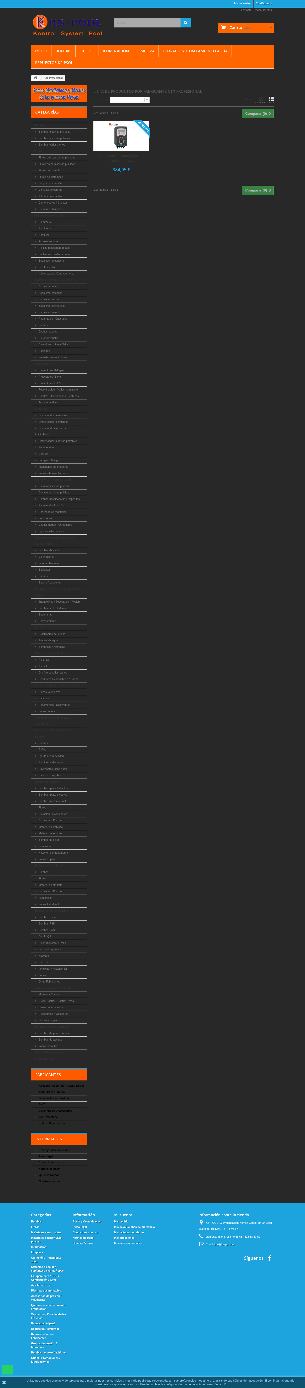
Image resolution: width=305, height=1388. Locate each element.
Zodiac (42, 975)
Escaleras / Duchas (50, 820)
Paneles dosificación (50, 505)
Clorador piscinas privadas (54, 486)
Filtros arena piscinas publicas (56, 164)
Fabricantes (48, 1074)
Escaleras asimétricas (51, 305)
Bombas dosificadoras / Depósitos (59, 499)
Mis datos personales (128, 1243)
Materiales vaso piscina (50, 215)
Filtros (87, 50)
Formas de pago (49, 1168)
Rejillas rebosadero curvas (54, 254)
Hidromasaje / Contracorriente (56, 273)
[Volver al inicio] (35, 78)
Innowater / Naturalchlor (52, 968)
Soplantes (44, 569)
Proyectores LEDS (49, 383)
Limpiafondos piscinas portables (57, 440)
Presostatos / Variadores (53, 1013)
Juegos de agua (48, 640)
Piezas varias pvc (49, 691)
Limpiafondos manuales (52, 415)
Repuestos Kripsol (54, 62)
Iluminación (116, 50)
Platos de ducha (48, 338)
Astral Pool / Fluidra (51, 1092)
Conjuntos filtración (50, 183)
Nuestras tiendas (49, 1181)
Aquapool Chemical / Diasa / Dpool (61, 1085)
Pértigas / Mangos (49, 460)
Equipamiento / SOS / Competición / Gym (57, 592)
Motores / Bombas (49, 994)
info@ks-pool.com (225, 1244)
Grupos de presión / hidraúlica (54, 988)
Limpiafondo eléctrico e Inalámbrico (50, 431)
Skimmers (44, 222)
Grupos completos (49, 1020)
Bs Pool (43, 962)
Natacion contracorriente (53, 852)
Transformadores (48, 402)
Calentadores (46, 556)
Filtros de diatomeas (50, 176)
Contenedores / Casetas (53, 202)
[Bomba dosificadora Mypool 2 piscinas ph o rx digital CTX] (121, 136)
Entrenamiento (47, 621)
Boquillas (44, 234)
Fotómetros (45, 518)
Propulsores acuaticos (51, 633)
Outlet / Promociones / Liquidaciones (49, 1055)
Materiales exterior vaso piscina (55, 280)
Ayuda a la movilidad (51, 756)
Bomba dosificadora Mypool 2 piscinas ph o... (121, 158)
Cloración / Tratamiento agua (195, 50)
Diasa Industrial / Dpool (52, 942)
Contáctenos (264, 3)
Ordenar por (101, 99)
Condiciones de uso (51, 1162)
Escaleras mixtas (49, 299)
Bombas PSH (46, 923)
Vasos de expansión (50, 1007)
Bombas (63, 50)
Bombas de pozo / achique (52, 1026)
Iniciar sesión (242, 3)
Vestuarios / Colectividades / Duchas (53, 733)
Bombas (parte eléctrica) (53, 794)
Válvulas (43, 698)
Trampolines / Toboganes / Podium (59, 601)
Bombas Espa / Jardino (53, 1098)
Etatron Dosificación (51, 1123)
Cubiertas (44, 350)
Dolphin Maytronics (50, 949)
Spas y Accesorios (49, 582)
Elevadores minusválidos (53, 344)
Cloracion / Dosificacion (52, 814)
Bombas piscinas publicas (54, 138)
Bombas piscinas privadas (54, 131)
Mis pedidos (122, 1221)
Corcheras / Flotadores (52, 608)
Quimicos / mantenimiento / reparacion (53, 721)
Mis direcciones (124, 1237)
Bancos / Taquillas (49, 775)
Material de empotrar (50, 833)
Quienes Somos (48, 1175)
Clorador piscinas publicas (54, 492)
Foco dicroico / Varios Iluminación (58, 389)
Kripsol (42, 666)
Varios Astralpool (48, 904)
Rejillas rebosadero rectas (54, 247)
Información (49, 1138)
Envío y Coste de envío (53, 1150)
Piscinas (43, 659)
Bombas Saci (46, 930)
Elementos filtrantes (50, 209)
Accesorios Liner (48, 241)
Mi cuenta (123, 1214)
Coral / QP (44, 936)
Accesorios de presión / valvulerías (57, 685)
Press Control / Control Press (56, 1000)
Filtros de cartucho (49, 170)
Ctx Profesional (48, 1117)
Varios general (47, 711)
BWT (41, 1104)
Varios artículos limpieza (53, 473)
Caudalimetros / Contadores (55, 524)
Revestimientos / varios (52, 357)
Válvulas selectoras (50, 189)
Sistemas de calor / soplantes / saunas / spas (55, 540)
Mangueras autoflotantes (53, 466)
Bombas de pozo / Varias (53, 1033)
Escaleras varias (48, 312)
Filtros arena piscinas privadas (56, 157)
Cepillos (43, 453)
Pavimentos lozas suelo (52, 768)
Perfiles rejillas (47, 267)
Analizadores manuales (52, 511)
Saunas (43, 576)
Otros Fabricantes (49, 981)
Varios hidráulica (48, 1046)
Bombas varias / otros (51, 144)
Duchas (43, 325)
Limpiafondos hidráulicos (53, 421)
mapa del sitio (263, 9)
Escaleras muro (47, 286)
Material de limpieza (50, 826)
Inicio (41, 50)
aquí (222, 1384)
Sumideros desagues (51, 762)
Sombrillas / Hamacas (51, 646)
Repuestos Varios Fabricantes (54, 910)
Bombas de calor (48, 550)
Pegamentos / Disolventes (54, 704)
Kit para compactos (50, 196)
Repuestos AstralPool (49, 865)
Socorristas (45, 614)
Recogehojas (46, 447)
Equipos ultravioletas (51, 531)
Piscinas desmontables (50, 653)
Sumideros (44, 228)
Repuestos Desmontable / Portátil (58, 679)
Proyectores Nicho (49, 376)
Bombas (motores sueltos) (54, 801)
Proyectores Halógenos (52, 370)
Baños (42, 749)
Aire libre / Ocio (45, 627)
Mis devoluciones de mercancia (134, 1227)
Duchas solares (47, 331)
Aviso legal (45, 1156)
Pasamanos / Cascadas (52, 318)
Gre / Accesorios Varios (52, 672)
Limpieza (146, 50)
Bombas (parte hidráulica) (53, 788)
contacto (246, 9)
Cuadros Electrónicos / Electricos (58, 396)
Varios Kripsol (46, 859)
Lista (271, 102)
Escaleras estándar (50, 292)
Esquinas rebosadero (51, 260)
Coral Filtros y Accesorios (55, 1110)
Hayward (43, 955)
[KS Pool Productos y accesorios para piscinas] (69, 25)
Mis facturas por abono (129, 1232)
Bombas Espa (47, 917)
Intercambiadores (48, 563)
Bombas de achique (50, 1039)
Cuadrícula (260, 102)
